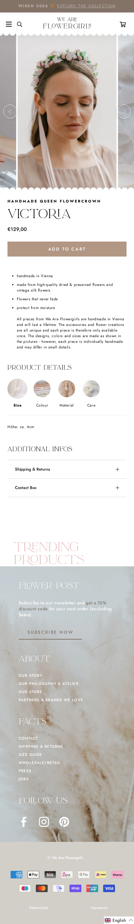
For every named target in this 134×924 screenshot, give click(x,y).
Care (91, 405)
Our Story (30, 675)
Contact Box (25, 488)
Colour (42, 405)
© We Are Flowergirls (65, 858)
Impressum (99, 908)
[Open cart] (124, 24)
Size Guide (30, 754)
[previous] (10, 112)
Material (67, 405)
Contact (28, 738)
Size (17, 405)
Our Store (30, 691)
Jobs (24, 779)
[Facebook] (24, 822)
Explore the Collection (86, 6)
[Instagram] (44, 822)
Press (25, 770)
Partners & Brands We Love (51, 699)
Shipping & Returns (32, 469)
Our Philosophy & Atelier (49, 683)
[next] (124, 112)
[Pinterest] (64, 822)
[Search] (17, 24)
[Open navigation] (9, 24)
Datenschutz (38, 908)
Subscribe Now (50, 632)
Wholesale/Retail (39, 762)
